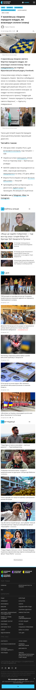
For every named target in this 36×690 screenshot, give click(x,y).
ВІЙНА (3, 7)
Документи (23, 648)
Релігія (21, 624)
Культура (22, 601)
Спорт (3, 630)
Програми (4, 652)
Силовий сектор (6, 621)
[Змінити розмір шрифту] (33, 31)
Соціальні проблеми (26, 627)
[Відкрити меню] (34, 2)
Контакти (4, 641)
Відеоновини (5, 632)
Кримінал (4, 601)
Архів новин (23, 641)
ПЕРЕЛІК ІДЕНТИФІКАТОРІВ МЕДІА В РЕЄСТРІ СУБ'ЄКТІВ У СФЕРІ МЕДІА (26, 655)
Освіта (21, 604)
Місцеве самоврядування (25, 617)
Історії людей (23, 621)
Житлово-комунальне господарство (9, 613)
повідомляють (7, 68)
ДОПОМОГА (9, 7)
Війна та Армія (5, 12)
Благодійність (18, 7)
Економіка (4, 604)
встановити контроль (12, 151)
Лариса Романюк (10, 27)
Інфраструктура (24, 612)
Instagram (5, 198)
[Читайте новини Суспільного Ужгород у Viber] (12, 668)
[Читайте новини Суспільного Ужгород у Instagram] (5, 668)
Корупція (22, 598)
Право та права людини (6, 617)
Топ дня (21, 632)
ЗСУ (2, 589)
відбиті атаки (18, 188)
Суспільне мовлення (8, 644)
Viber (24, 195)
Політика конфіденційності (7, 649)
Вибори (3, 606)
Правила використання (24, 644)
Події (2, 598)
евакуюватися (9, 173)
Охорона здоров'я (22, 10)
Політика (4, 624)
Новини (3, 585)
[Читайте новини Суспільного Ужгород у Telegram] (15, 668)
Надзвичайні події (25, 606)
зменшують (22, 158)
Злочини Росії (6, 627)
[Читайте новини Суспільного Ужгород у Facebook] (2, 668)
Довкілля (4, 609)
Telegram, (17, 195)
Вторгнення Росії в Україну (8, 10)
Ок (18, 686)
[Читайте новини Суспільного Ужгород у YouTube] (9, 668)
